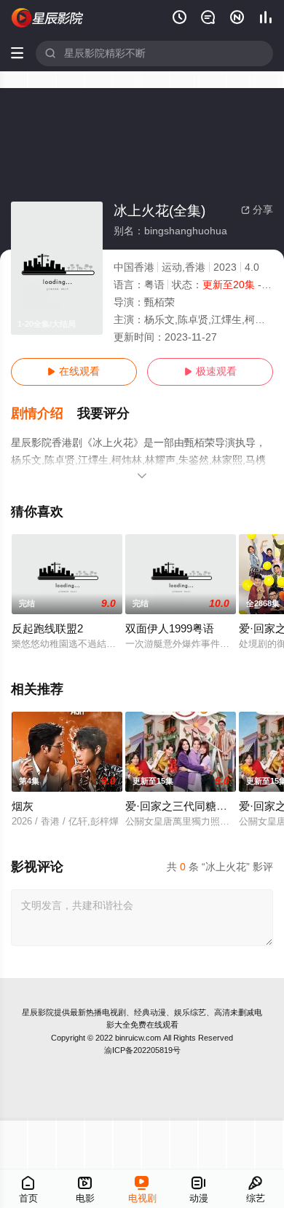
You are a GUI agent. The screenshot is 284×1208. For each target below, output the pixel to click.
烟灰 (22, 806)
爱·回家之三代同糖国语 (181, 806)
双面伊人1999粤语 (169, 629)
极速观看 (210, 371)
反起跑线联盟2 (47, 629)
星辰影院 (38, 1012)
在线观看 (73, 371)
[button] (44, 414)
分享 (257, 209)
